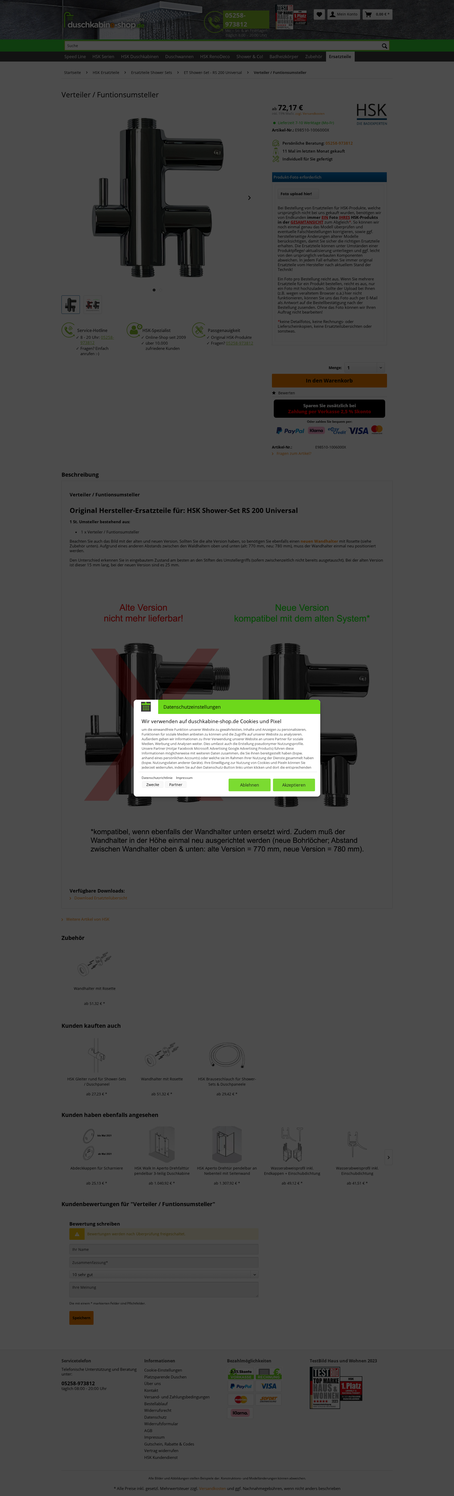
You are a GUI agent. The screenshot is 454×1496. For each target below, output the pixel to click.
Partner (175, 784)
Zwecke (152, 784)
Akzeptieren (294, 785)
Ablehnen (249, 785)
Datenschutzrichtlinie (157, 777)
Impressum (184, 777)
